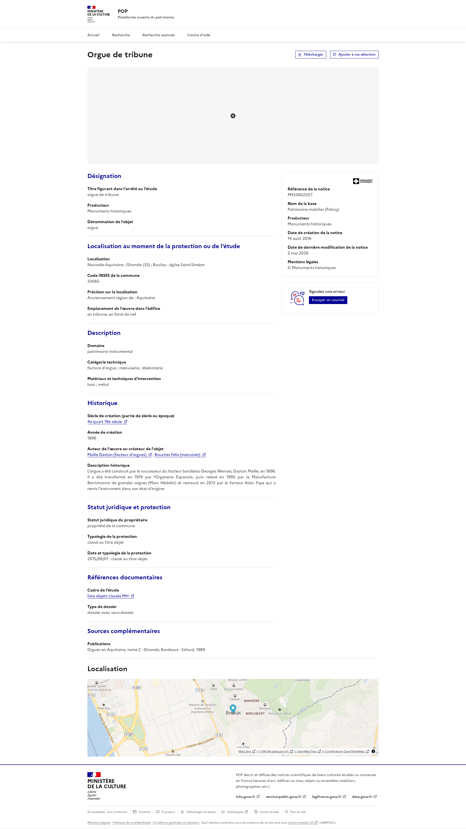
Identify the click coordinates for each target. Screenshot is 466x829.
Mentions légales (98, 823)
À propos (168, 812)
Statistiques (235, 812)
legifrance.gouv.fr (326, 796)
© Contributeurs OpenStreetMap (343, 751)
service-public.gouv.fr (283, 796)
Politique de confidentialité (132, 823)
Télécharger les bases (201, 812)
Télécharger (313, 54)
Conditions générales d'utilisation (176, 823)
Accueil (93, 35)
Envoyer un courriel (328, 300)
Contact (144, 812)
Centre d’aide (269, 812)
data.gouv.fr (362, 796)
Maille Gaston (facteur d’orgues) (116, 454)
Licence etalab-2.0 (300, 823)
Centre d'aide (198, 35)
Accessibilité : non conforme (107, 812)
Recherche (121, 35)
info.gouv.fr (245, 796)
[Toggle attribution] (373, 751)
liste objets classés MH (108, 596)
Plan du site (298, 812)
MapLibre (244, 751)
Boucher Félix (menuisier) (177, 454)
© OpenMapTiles (305, 751)
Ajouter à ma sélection (357, 54)
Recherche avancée (158, 35)
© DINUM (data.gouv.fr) (273, 751)
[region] (233, 718)
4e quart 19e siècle (104, 421)
